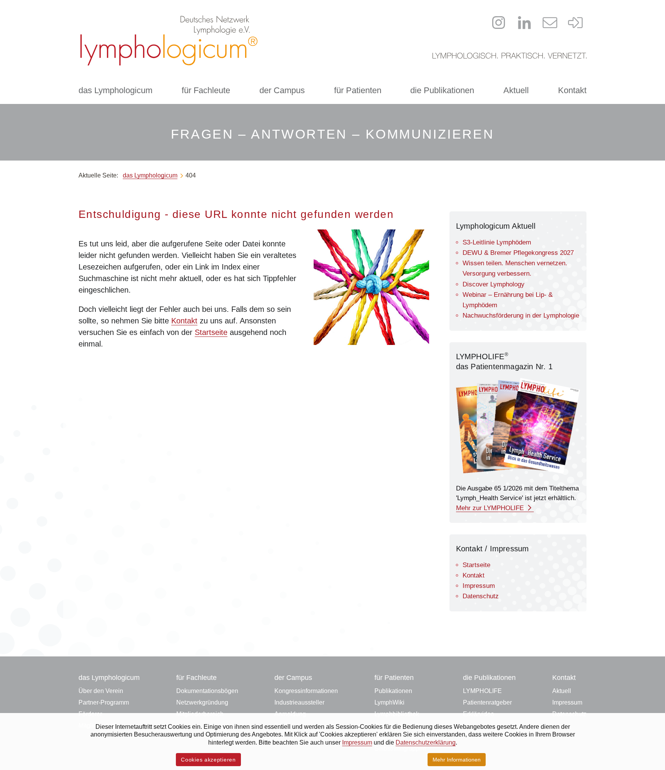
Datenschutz (481, 596)
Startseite (211, 332)
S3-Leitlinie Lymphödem (497, 242)
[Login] (575, 22)
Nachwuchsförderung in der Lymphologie (521, 315)
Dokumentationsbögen (207, 691)
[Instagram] (499, 22)
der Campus (282, 90)
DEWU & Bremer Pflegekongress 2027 (518, 252)
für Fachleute (206, 90)
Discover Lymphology (494, 284)
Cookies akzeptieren (208, 760)
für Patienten (357, 90)
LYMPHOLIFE (482, 691)
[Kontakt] (550, 22)
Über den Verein (101, 691)
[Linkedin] (524, 22)
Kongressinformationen (306, 691)
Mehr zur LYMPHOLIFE (491, 508)
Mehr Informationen (457, 760)
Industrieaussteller (299, 702)
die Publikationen (442, 90)
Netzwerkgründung (202, 702)
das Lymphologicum (115, 90)
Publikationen (393, 691)
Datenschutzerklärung (426, 742)
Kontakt (572, 90)
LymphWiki (389, 702)
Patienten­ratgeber (487, 702)
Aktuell (516, 90)
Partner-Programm (104, 702)
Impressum (479, 585)
